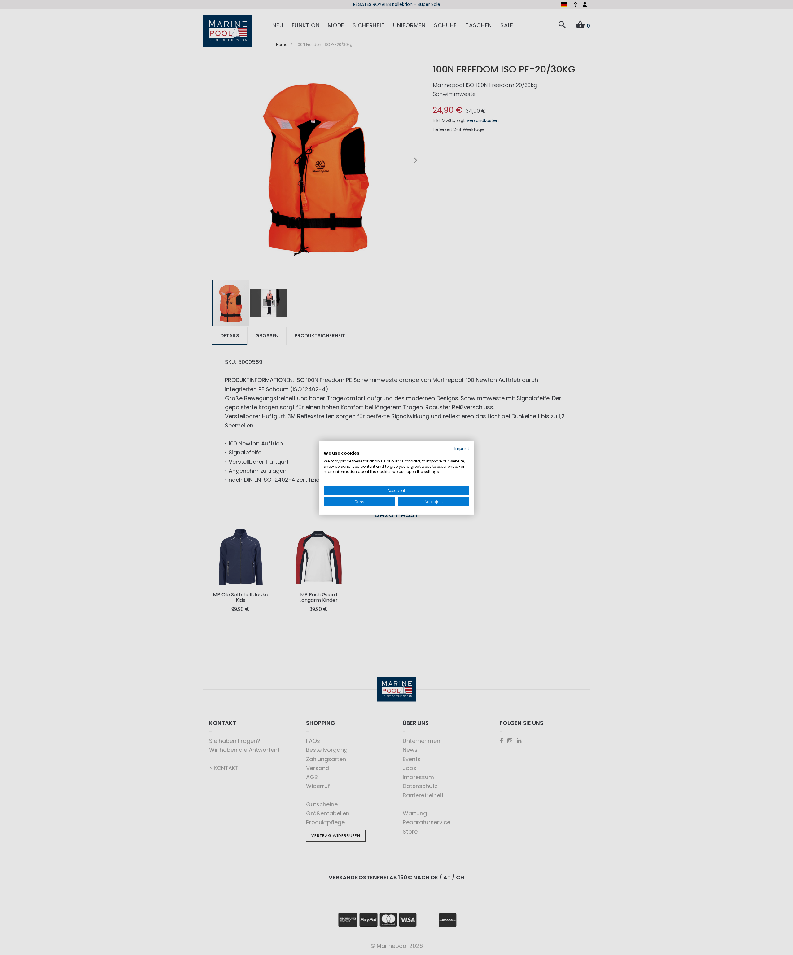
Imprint (461, 448)
